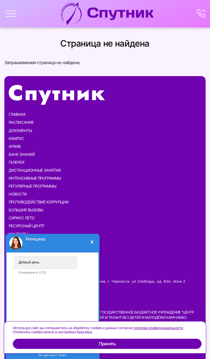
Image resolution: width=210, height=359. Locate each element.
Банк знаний (22, 154)
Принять (107, 343)
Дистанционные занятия (35, 170)
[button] (11, 13)
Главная (17, 114)
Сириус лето (21, 218)
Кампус (16, 138)
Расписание (21, 122)
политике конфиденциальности (158, 328)
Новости (18, 194)
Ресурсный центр (26, 225)
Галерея (16, 162)
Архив (15, 146)
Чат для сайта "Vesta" (52, 355)
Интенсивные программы (35, 178)
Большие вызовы (26, 210)
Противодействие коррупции (39, 202)
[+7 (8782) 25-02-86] (201, 13)
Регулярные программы (32, 186)
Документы (20, 130)
